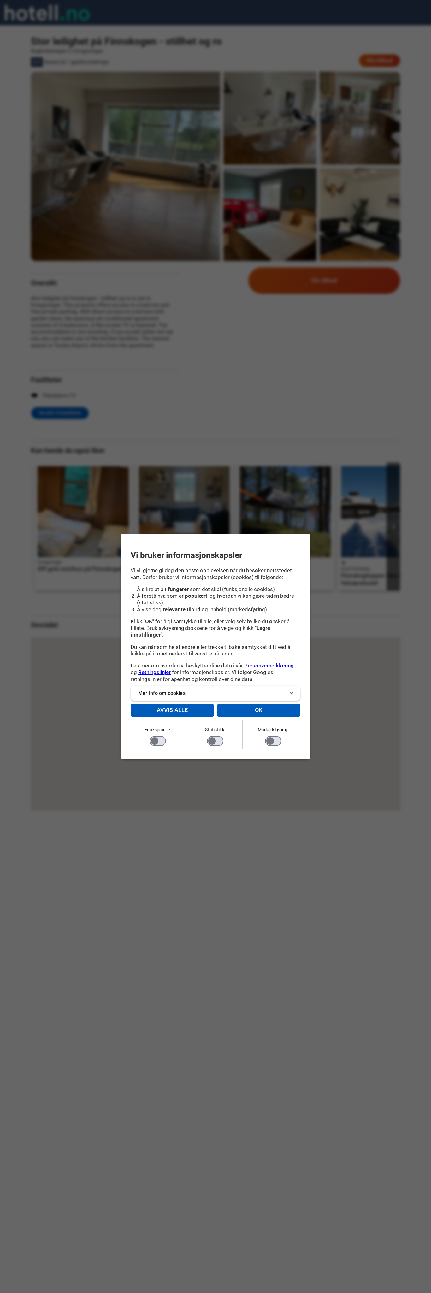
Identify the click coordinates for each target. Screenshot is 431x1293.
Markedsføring (272, 729)
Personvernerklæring (269, 665)
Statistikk (214, 729)
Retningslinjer (154, 672)
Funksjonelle (157, 729)
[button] (215, 693)
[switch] (158, 741)
